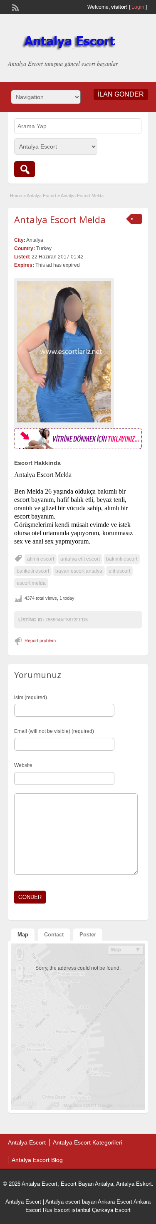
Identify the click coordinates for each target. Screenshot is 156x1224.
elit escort (119, 571)
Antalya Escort (41, 195)
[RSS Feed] (14, 6)
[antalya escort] (78, 447)
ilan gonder (121, 94)
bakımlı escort (121, 559)
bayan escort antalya (78, 571)
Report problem (40, 640)
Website (23, 765)
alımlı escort (40, 559)
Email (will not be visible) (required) (54, 731)
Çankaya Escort (111, 1210)
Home (16, 195)
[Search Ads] (24, 169)
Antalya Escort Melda (60, 219)
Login (137, 7)
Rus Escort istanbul (66, 1210)
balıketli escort (33, 571)
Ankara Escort (115, 1202)
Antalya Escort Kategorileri (87, 1142)
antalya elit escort (80, 559)
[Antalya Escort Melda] (64, 351)
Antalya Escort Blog (37, 1160)
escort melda (31, 583)
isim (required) (30, 697)
